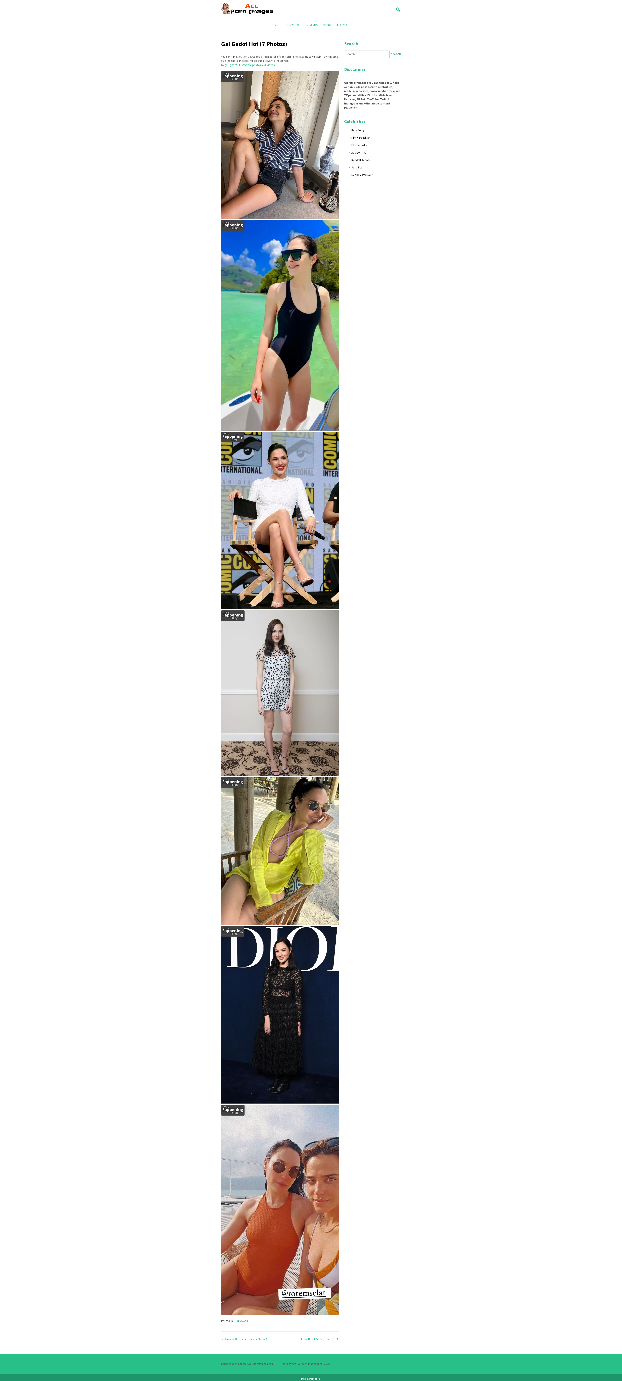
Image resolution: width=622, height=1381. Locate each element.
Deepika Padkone (362, 175)
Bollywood (291, 25)
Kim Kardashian (360, 137)
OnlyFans (311, 25)
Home (274, 25)
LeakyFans (344, 25)
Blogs (327, 25)
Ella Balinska (359, 145)
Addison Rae (359, 152)
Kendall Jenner (360, 160)
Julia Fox (357, 167)
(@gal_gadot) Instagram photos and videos (248, 65)
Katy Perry (357, 130)
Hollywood (241, 1321)
